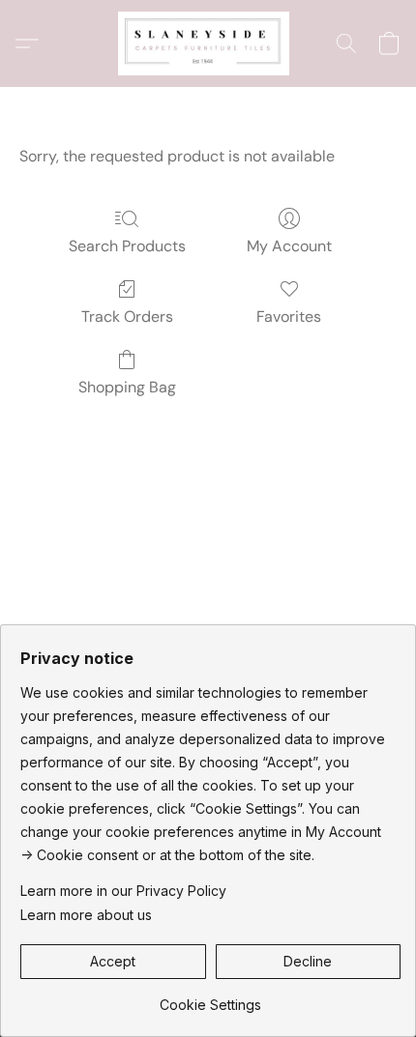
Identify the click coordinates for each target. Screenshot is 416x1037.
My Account (289, 246)
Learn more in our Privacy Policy (123, 890)
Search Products (127, 246)
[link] (210, 998)
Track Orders (127, 316)
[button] (208, 43)
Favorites (288, 316)
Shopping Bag (127, 387)
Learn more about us (86, 915)
